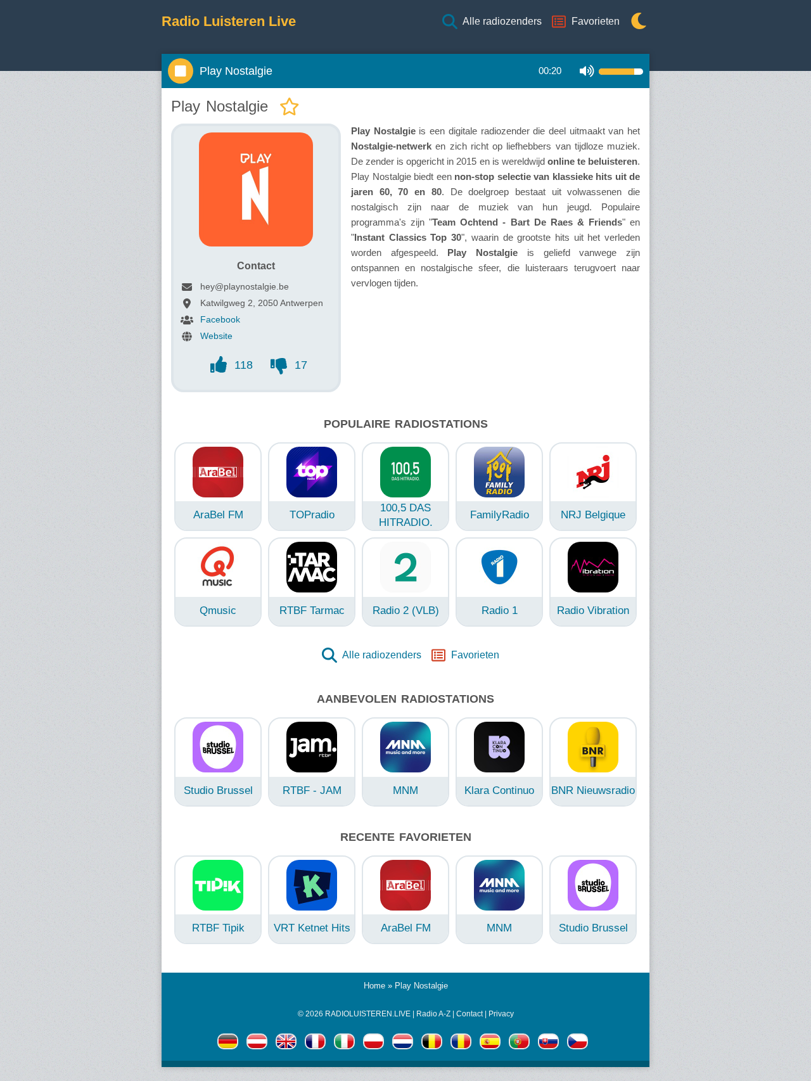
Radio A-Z (433, 1013)
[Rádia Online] (577, 1043)
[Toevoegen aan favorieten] (289, 107)
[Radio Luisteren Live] (402, 1043)
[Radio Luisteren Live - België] (431, 1043)
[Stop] (180, 71)
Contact (469, 1013)
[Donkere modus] (635, 22)
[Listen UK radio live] (286, 1043)
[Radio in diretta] (344, 1043)
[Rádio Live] (548, 1043)
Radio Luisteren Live (229, 22)
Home (374, 985)
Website (216, 336)
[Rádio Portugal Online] (519, 1043)
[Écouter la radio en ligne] (315, 1043)
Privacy (501, 1013)
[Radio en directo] (490, 1043)
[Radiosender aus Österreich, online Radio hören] (256, 1043)
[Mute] (587, 71)
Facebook (220, 319)
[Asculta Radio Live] (460, 1043)
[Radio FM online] (373, 1043)
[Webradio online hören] (227, 1043)
